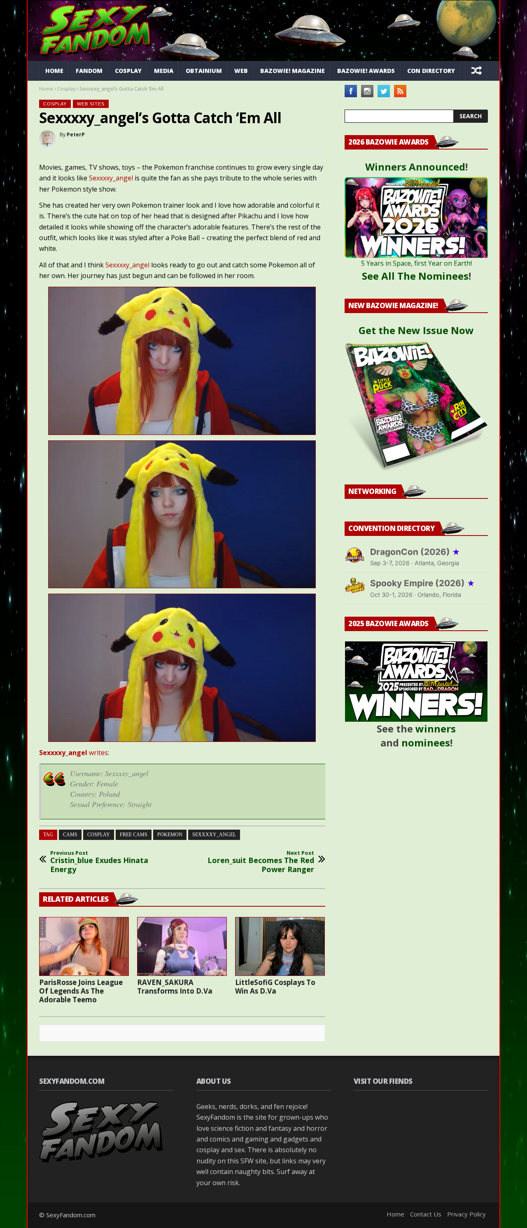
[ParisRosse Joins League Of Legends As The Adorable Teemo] (84, 946)
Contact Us (425, 1214)
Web (241, 71)
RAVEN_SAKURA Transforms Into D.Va (174, 987)
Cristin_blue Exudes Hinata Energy (99, 862)
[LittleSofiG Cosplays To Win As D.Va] (280, 946)
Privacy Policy (466, 1214)
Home (54, 71)
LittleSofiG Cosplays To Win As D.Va (275, 987)
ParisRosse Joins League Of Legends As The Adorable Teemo (81, 991)
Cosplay (128, 71)
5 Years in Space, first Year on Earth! (416, 263)
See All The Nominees (415, 276)
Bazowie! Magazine (292, 71)
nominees (425, 742)
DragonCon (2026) (415, 552)
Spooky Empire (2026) (422, 583)
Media (163, 71)
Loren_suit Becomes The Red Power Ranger (261, 862)
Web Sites (91, 103)
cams (70, 834)
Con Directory (431, 71)
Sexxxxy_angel (111, 177)
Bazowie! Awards (366, 71)
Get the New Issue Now (416, 330)
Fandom (89, 71)
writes (73, 752)
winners (435, 728)
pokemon (169, 834)
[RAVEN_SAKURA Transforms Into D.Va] (182, 946)
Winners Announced (415, 166)
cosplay (98, 834)
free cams (133, 834)
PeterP (76, 134)
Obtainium (204, 71)
